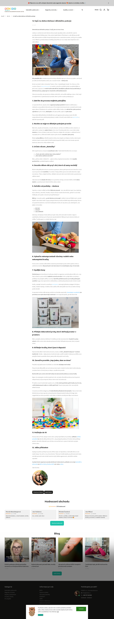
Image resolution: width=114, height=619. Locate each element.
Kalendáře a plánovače (11, 590)
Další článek (48, 492)
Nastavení (40, 615)
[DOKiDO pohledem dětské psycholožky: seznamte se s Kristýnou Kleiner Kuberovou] (17, 561)
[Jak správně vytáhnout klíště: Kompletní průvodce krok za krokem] (70, 561)
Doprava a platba (44, 592)
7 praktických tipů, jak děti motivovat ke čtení (96, 565)
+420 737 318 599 (87, 595)
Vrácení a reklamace (45, 601)
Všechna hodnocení (57, 523)
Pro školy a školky (9, 597)
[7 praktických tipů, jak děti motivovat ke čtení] (97, 561)
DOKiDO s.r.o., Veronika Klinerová (89, 590)
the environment (45, 86)
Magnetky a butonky (10, 592)
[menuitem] (34, 10)
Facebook (83, 597)
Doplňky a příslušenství (10, 594)
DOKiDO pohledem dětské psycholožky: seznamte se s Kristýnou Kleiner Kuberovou (17, 565)
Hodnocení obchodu (45, 603)
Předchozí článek (38, 492)
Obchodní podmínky (45, 594)
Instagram (89, 597)
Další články (57, 573)
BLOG (41, 590)
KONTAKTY (42, 597)
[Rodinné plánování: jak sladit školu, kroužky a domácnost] (43, 561)
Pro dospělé (8, 599)
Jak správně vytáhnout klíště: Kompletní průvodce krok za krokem (69, 565)
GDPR (41, 599)
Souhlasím (81, 609)
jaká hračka (76, 117)
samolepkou (55, 284)
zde (58, 612)
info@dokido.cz (87, 593)
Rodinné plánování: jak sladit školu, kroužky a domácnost (43, 565)
